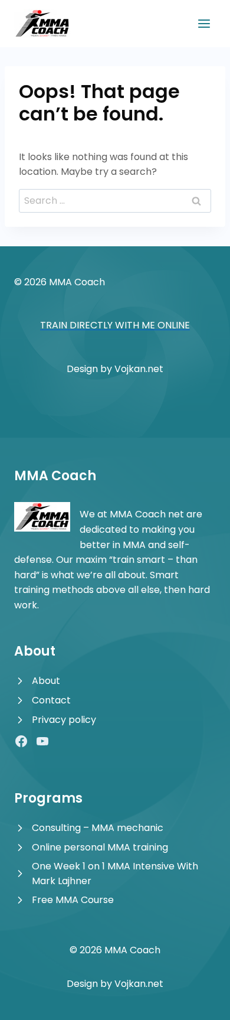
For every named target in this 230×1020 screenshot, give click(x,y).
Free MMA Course (73, 900)
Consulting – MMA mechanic (97, 828)
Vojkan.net (138, 369)
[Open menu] (204, 23)
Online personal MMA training (100, 847)
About (46, 680)
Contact (51, 700)
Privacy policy (64, 719)
